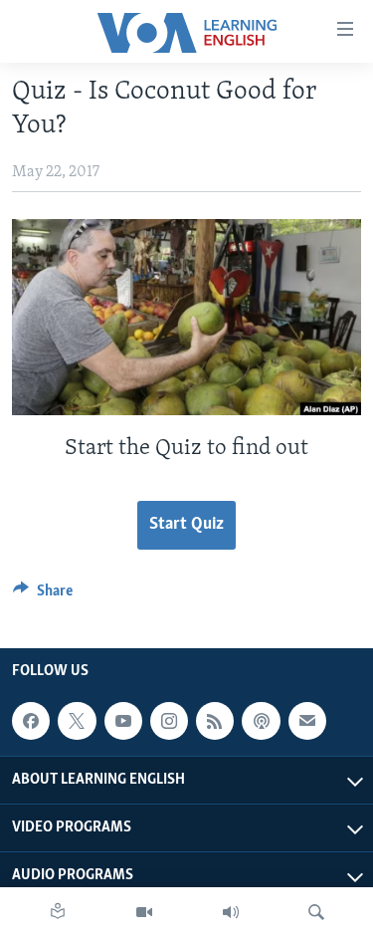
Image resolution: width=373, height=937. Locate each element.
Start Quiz (186, 525)
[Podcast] (261, 721)
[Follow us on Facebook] (31, 721)
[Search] (316, 912)
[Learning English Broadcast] (231, 912)
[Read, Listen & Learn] (58, 912)
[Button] (43, 595)
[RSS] (215, 721)
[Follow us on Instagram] (169, 721)
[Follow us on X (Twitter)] (76, 721)
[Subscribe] (307, 721)
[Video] (144, 912)
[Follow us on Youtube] (123, 721)
